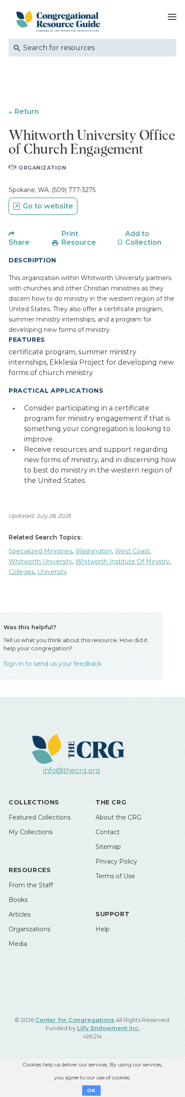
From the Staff (31, 885)
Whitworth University (40, 561)
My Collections (30, 832)
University (52, 572)
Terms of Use (115, 876)
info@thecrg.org (71, 770)
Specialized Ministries (40, 551)
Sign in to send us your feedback (52, 664)
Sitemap (108, 847)
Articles (20, 914)
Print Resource (79, 238)
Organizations (29, 929)
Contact (108, 832)
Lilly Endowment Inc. (108, 1027)
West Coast (132, 551)
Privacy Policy (116, 861)
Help (103, 929)
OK (91, 1091)
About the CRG (119, 817)
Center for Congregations (74, 1019)
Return (27, 111)
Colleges (21, 572)
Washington (93, 551)
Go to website (48, 206)
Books (18, 900)
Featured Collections (40, 817)
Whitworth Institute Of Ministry (122, 561)
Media (18, 944)
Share (19, 242)
